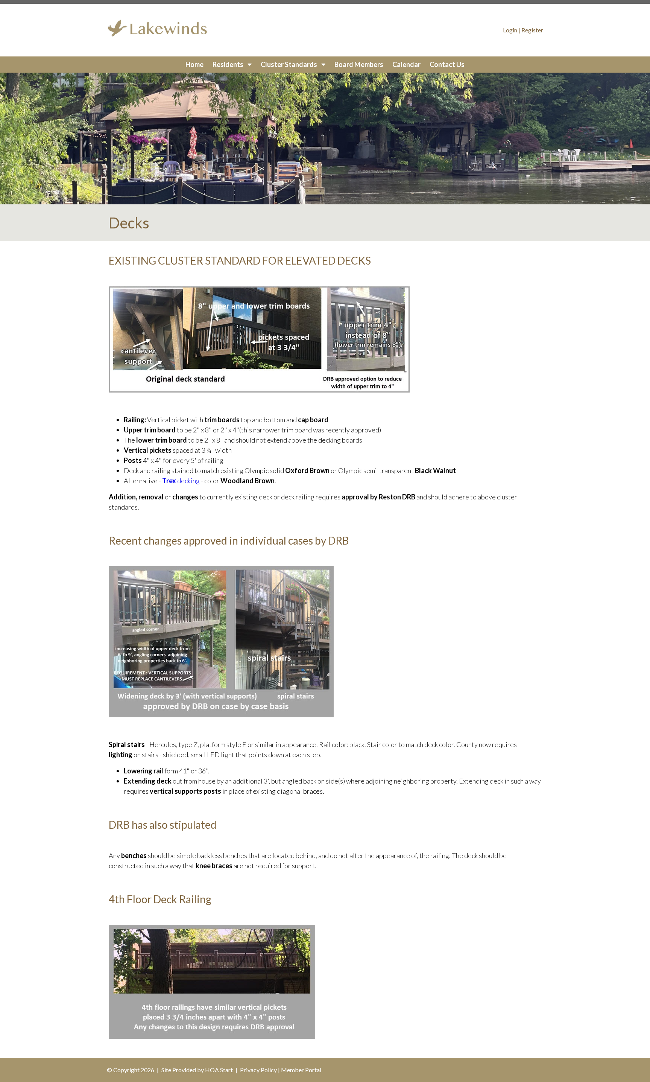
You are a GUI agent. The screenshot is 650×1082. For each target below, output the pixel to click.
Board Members (358, 64)
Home (194, 64)
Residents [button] (229, 64)
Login (510, 29)
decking (181, 480)
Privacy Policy (258, 1069)
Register (532, 29)
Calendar (406, 64)
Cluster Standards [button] (289, 64)
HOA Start (219, 1069)
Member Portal (301, 1069)
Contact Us (447, 64)
